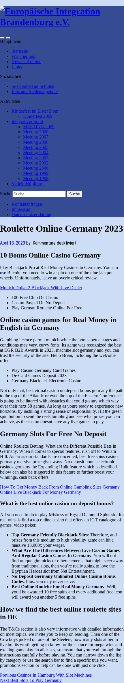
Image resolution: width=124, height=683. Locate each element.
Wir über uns (23, 56)
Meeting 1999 (35, 173)
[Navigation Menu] (8, 38)
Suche (5, 193)
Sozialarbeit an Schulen (33, 86)
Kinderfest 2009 (37, 116)
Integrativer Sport (27, 121)
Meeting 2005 (35, 147)
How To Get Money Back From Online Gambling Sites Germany (60, 487)
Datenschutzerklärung (31, 214)
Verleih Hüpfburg (28, 183)
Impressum (21, 209)
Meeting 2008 (35, 131)
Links (17, 66)
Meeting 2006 (35, 142)
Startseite (20, 51)
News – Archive (26, 61)
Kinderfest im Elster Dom (35, 111)
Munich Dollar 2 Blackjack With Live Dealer (41, 287)
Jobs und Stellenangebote (35, 91)
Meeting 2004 (35, 152)
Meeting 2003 (35, 157)
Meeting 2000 (35, 168)
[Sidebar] (2, 38)
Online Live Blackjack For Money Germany (40, 492)
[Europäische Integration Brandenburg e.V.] (62, 22)
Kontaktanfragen (27, 204)
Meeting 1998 (35, 178)
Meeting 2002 (35, 162)
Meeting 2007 (35, 137)
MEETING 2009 (39, 126)
